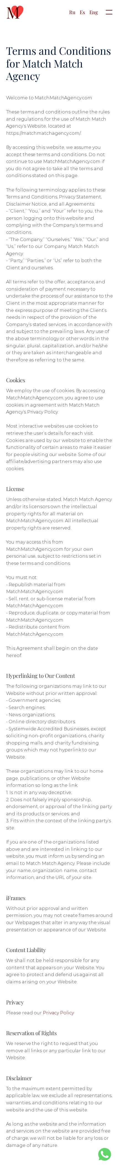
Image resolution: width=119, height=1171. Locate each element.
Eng (93, 12)
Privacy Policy (58, 1012)
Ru (72, 12)
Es (82, 12)
